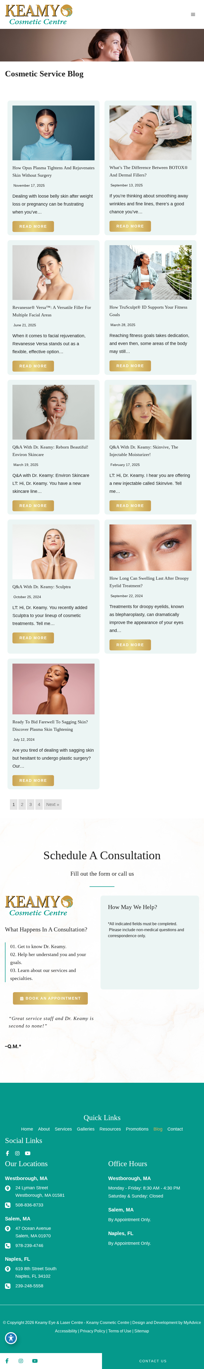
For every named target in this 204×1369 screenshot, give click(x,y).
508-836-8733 (29, 1204)
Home (27, 1129)
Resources (110, 1129)
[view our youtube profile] (27, 1153)
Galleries (86, 1129)
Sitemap (141, 1331)
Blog (157, 1129)
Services (63, 1129)
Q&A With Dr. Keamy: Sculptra (41, 586)
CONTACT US (153, 1361)
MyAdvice (192, 1322)
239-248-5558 (29, 1285)
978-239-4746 (29, 1245)
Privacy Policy (92, 1331)
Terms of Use (119, 1331)
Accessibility (66, 1331)
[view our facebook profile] (7, 1153)
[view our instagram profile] (17, 1153)
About (44, 1129)
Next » (52, 804)
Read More (33, 226)
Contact (175, 1129)
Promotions (137, 1129)
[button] (50, 998)
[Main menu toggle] (193, 14)
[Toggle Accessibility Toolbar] (11, 1338)
